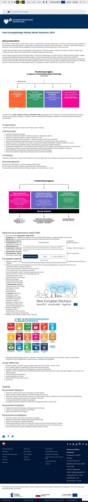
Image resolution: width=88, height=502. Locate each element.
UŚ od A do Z (5, 459)
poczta (69, 2)
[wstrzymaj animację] (43, 2)
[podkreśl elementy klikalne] (46, 2)
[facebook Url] (67, 444)
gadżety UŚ (47, 463)
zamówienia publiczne (50, 461)
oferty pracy (26, 449)
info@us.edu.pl (75, 469)
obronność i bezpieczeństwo (52, 454)
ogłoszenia (5, 462)
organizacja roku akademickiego (10, 454)
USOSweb (4, 457)
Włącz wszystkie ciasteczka (30, 256)
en (84, 2)
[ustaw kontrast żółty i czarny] (23, 2)
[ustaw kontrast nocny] (11, 2)
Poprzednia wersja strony (29, 500)
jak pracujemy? (27, 451)
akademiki (26, 457)
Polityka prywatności (6, 500)
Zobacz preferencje (58, 256)
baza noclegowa (28, 454)
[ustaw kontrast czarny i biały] (14, 2)
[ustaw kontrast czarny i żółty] (20, 2)
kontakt (75, 2)
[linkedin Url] (86, 444)
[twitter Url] (73, 444)
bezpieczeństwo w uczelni (51, 451)
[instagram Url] (70, 444)
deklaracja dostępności (7, 449)
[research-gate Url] (83, 444)
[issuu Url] (80, 444)
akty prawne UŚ (49, 449)
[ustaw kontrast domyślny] (9, 2)
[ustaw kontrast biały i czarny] (17, 2)
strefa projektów (55, 2)
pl (81, 2)
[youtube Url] (76, 444)
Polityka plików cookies (44, 260)
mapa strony (5, 451)
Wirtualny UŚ (27, 459)
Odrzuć (45, 256)
